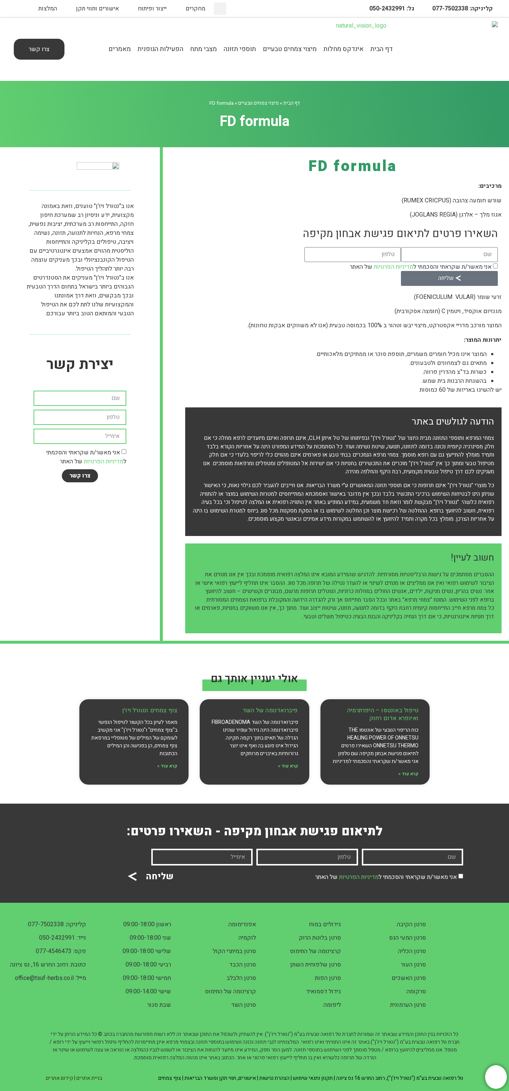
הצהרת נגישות (274, 1078)
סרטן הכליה (412, 951)
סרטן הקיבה (411, 924)
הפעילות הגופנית (160, 49)
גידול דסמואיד (323, 991)
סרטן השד (243, 1004)
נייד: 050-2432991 (62, 937)
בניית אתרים (89, 1078)
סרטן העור (413, 964)
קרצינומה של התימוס (315, 951)
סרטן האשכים (409, 978)
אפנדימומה (242, 924)
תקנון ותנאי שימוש (313, 1078)
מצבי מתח (203, 49)
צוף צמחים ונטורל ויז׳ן (149, 710)
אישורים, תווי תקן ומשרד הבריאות (220, 1078)
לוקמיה (247, 937)
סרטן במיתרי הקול (234, 951)
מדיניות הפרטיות (393, 266)
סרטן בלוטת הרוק (320, 937)
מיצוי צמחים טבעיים (290, 49)
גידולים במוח (325, 924)
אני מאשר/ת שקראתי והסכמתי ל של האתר (420, 266)
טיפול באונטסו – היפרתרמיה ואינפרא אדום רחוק (382, 714)
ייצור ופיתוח (152, 8)
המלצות (47, 8)
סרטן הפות (328, 978)
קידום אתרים (59, 1078)
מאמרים (119, 49)
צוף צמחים (169, 1078)
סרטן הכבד (242, 964)
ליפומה (332, 1004)
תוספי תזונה (240, 49)
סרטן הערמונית (408, 1004)
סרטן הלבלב (241, 978)
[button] (220, 9)
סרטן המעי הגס (407, 937)
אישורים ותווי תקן (97, 8)
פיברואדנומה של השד (270, 710)
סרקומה (416, 991)
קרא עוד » (408, 773)
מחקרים (195, 8)
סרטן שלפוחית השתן (315, 964)
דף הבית (381, 49)
